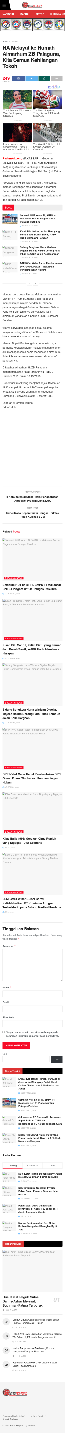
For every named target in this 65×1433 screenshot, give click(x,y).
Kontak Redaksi (10, 1419)
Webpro (31, 1425)
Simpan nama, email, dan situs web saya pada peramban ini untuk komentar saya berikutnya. (32, 1033)
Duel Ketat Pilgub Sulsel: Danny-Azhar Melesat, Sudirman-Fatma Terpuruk (40, 1175)
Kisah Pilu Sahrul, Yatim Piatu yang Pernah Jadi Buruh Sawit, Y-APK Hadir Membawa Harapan (40, 234)
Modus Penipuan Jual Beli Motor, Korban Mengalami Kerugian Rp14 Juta (37, 1226)
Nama (6, 987)
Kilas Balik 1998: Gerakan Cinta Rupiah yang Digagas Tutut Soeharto (29, 840)
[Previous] (29, 283)
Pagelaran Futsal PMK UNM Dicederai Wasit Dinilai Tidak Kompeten (34, 1364)
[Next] (35, 283)
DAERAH (25, 14)
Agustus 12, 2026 (30, 241)
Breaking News (13, 578)
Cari (4, 1053)
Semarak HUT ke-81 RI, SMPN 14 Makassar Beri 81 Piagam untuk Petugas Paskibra (38, 218)
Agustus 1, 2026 (29, 273)
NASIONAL (8, 14)
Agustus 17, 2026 (30, 226)
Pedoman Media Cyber (13, 1415)
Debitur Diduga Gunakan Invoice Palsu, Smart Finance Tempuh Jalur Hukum (38, 1191)
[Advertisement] (32, 449)
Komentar (9, 946)
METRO (40, 14)
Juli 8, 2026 (9, 912)
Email (6, 1002)
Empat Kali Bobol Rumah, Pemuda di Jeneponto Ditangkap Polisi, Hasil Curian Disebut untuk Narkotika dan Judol (39, 1083)
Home (5, 41)
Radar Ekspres (16, 1425)
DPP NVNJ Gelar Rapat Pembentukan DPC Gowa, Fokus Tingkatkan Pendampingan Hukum (41, 266)
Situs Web (8, 1017)
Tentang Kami (36, 1415)
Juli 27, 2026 (10, 847)
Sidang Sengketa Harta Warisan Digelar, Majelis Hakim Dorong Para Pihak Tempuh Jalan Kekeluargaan (40, 250)
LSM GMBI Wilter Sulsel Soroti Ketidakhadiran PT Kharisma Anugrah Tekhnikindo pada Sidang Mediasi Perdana (31, 903)
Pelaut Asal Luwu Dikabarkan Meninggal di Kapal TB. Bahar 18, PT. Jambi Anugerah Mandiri (39, 1209)
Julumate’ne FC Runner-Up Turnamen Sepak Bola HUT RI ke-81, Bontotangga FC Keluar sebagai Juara (40, 1120)
